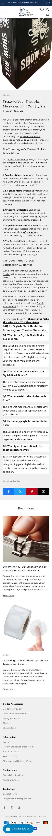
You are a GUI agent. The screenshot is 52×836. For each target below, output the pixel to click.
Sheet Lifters (9, 728)
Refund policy (10, 756)
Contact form (10, 794)
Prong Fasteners (11, 718)
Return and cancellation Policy (18, 746)
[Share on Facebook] (8, 491)
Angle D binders (11, 780)
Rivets (6, 723)
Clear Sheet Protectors (14, 713)
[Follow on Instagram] (49, 2)
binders (6, 655)
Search (6, 742)
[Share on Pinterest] (32, 491)
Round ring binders (13, 775)
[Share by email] (43, 491)
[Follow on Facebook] (46, 2)
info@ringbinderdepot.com (17, 798)
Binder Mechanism (12, 709)
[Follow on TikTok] (19, 807)
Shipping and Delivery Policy (18, 761)
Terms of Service (11, 751)
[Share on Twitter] (20, 491)
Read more (8, 595)
